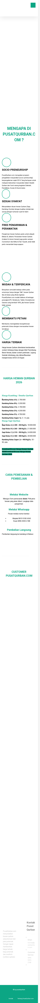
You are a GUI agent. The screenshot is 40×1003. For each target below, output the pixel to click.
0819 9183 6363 (25, 518)
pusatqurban (20, 989)
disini (25, 499)
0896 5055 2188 (24, 521)
